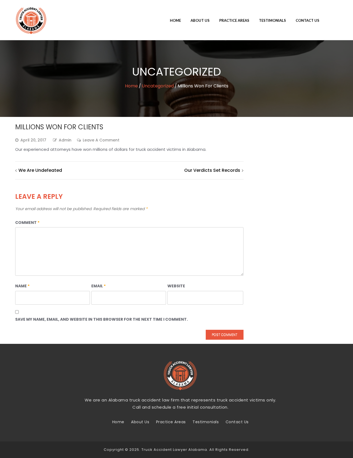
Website (176, 286)
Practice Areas (234, 20)
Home (175, 20)
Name (22, 286)
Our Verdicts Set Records (212, 170)
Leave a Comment (101, 140)
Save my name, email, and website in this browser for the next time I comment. (101, 319)
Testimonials (272, 20)
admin (65, 140)
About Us (200, 20)
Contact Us (307, 20)
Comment (27, 222)
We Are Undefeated (40, 170)
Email (98, 286)
